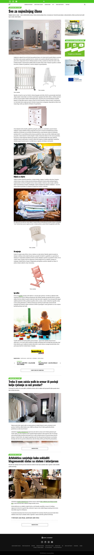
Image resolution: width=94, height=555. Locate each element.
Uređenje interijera (28, 4)
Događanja (76, 545)
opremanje (35, 358)
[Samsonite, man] (74, 75)
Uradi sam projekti (60, 4)
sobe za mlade (40, 358)
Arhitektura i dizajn (38, 4)
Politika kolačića (48, 547)
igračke (21, 295)
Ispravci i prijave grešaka (38, 547)
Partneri (67, 4)
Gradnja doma (47, 4)
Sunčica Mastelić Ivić (22, 432)
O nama (81, 545)
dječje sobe (29, 358)
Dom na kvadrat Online (16, 545)
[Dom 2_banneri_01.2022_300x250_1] (74, 35)
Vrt (53, 4)
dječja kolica (23, 358)
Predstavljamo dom (26, 545)
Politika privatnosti (57, 547)
